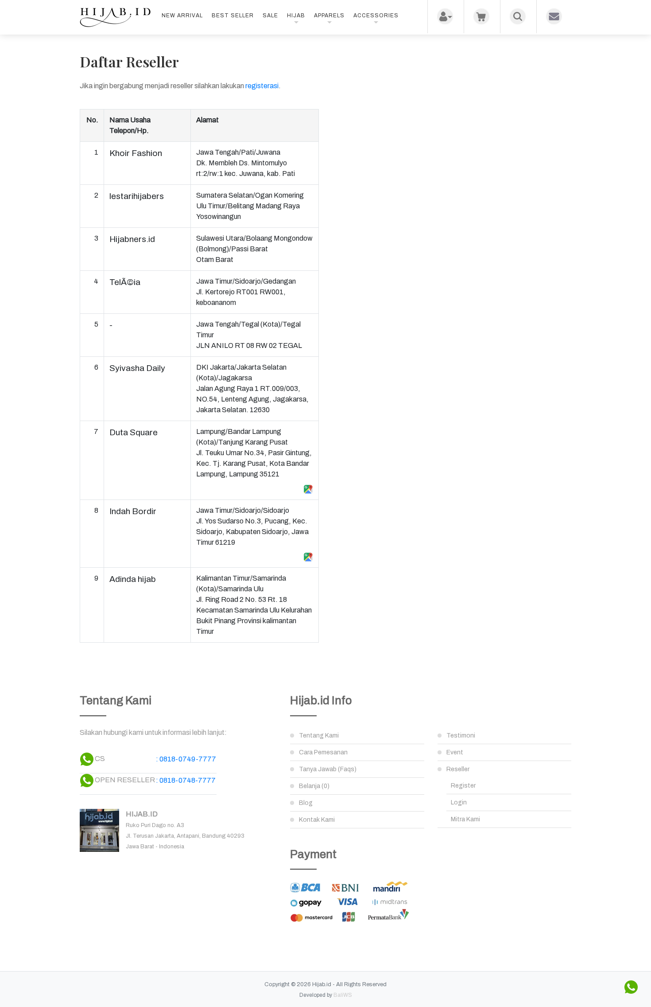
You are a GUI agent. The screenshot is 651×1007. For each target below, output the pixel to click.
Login (459, 802)
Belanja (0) (314, 786)
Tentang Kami (319, 735)
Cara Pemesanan (323, 752)
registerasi (262, 86)
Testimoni (460, 735)
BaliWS (342, 995)
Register (463, 785)
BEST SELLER (233, 15)
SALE (270, 15)
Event (454, 752)
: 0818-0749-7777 (186, 759)
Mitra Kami (465, 819)
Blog (306, 803)
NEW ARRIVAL (182, 15)
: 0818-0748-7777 (186, 780)
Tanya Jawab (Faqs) (327, 769)
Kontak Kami (317, 819)
